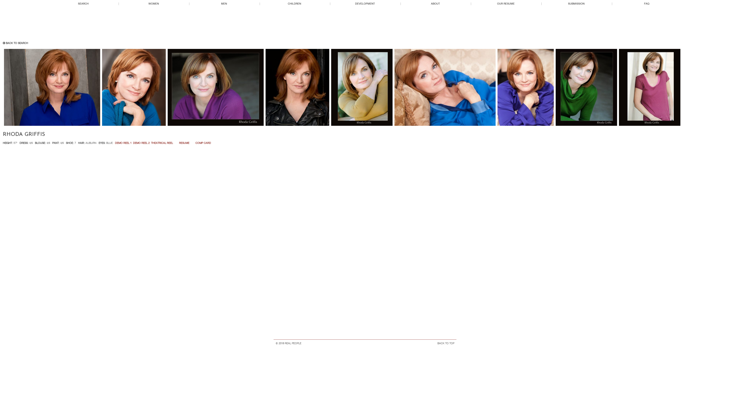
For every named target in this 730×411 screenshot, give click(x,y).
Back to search (16, 43)
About (435, 3)
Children (294, 3)
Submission (576, 3)
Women (153, 3)
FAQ (646, 3)
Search (83, 3)
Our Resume (506, 3)
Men (224, 3)
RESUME (184, 143)
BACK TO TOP (445, 343)
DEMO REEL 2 (141, 143)
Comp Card (203, 143)
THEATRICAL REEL (162, 143)
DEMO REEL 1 (123, 143)
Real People (365, 24)
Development (365, 3)
